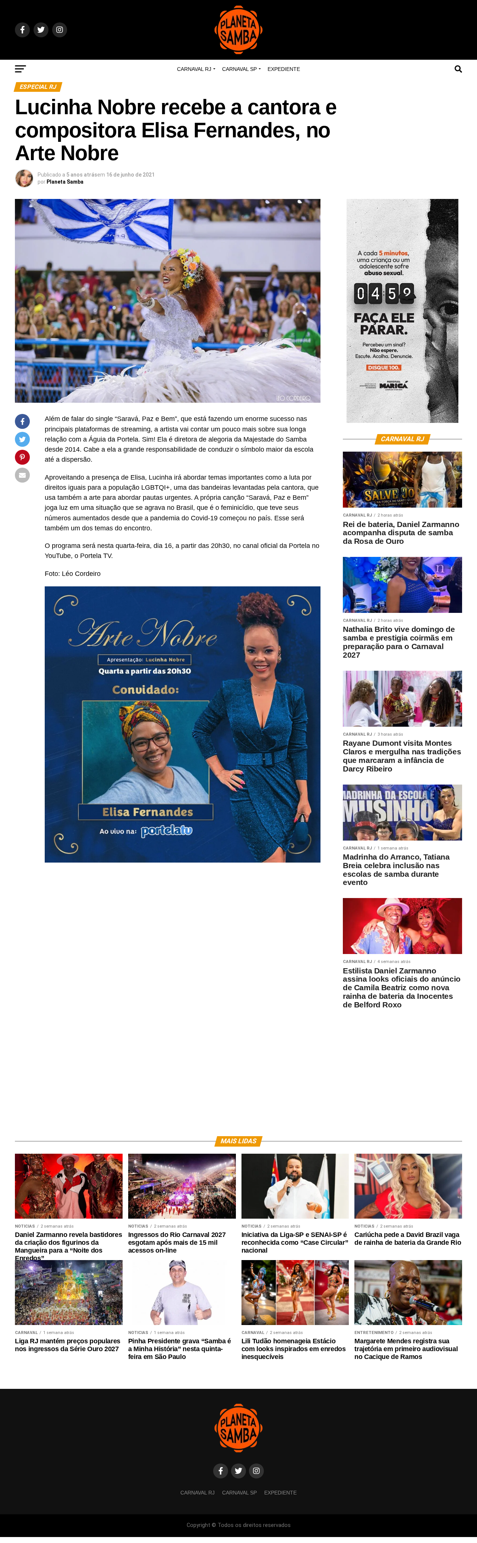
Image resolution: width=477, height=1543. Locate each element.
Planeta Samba (65, 182)
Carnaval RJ (194, 69)
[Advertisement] (402, 1067)
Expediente (284, 69)
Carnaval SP (239, 69)
